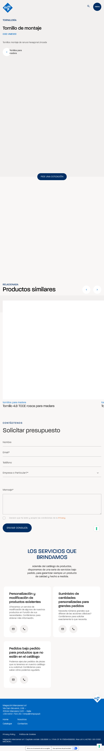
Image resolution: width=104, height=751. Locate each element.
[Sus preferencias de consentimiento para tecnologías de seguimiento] (99, 746)
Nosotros (22, 719)
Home (5, 719)
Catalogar (7, 723)
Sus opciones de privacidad (62, 748)
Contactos (22, 723)
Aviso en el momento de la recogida (38, 748)
